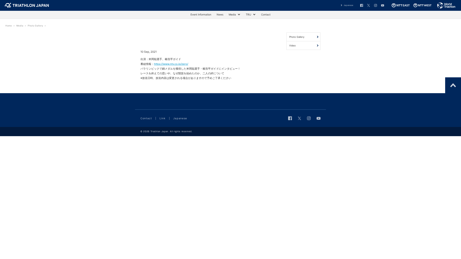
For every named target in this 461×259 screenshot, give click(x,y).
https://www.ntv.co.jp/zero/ (171, 64)
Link (163, 118)
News (220, 14)
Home (8, 25)
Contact (265, 14)
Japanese (348, 5)
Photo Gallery (35, 25)
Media (19, 25)
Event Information (201, 14)
